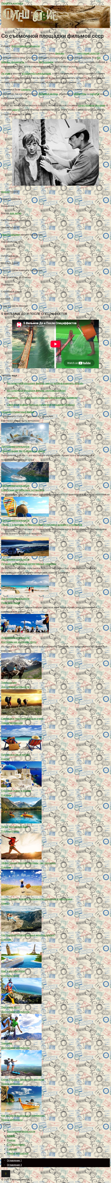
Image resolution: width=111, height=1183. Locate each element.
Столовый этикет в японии (16, 790)
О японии (6, 795)
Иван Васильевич (11, 234)
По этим (5, 73)
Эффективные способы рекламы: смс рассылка (28, 863)
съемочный (19, 412)
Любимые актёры (48, 93)
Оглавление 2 (14, 1165)
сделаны (26, 89)
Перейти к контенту (12, 3)
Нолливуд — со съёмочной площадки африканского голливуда (42, 397)
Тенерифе (6, 1043)
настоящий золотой (88, 53)
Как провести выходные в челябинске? (23, 1115)
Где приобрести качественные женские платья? (28, 935)
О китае (5, 759)
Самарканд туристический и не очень (22, 718)
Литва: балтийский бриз (14, 826)
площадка (7, 412)
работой (94, 93)
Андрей (5, 191)
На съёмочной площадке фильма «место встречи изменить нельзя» (45, 383)
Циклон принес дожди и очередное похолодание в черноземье (36, 899)
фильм (30, 412)
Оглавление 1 (14, 1160)
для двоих (15, 213)
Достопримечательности (25, 46)
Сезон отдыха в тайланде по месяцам (22, 1079)
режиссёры (80, 93)
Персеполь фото (10, 1007)
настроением (46, 62)
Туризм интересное (12, 723)
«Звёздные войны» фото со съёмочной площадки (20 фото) (41, 404)
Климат (5, 903)
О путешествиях (10, 831)
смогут (16, 109)
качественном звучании (91, 105)
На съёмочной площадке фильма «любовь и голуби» (36, 390)
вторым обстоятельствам (36, 73)
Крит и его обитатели (13, 971)
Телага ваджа (8, 682)
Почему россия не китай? (15, 754)
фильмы (59, 53)
